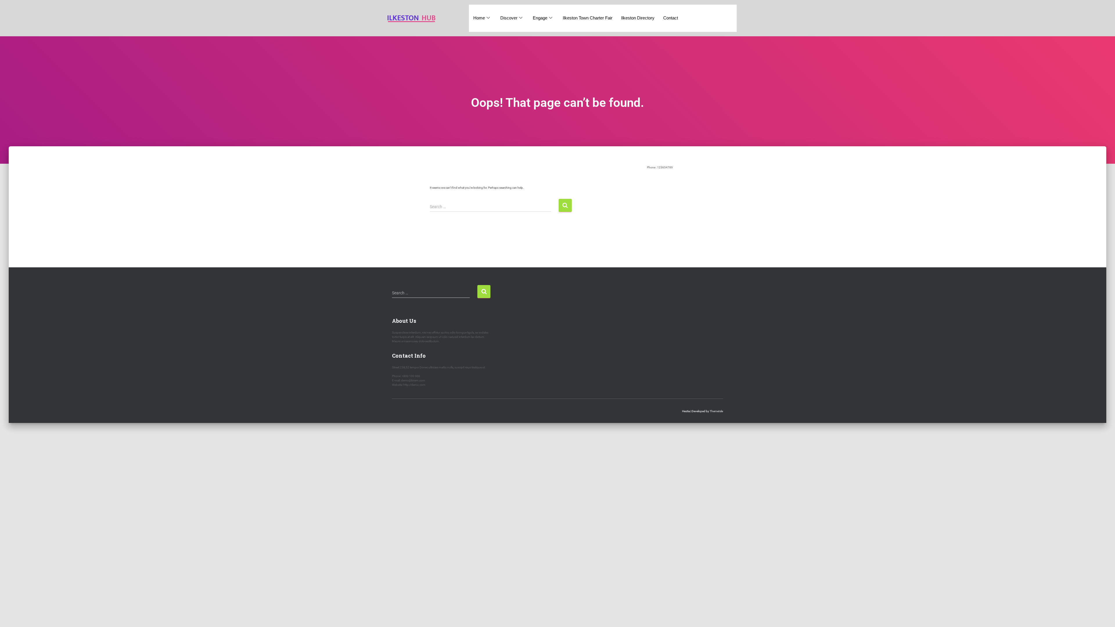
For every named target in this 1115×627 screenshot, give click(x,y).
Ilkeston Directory (637, 17)
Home (479, 17)
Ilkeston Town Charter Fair (587, 17)
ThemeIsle (716, 411)
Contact (670, 17)
